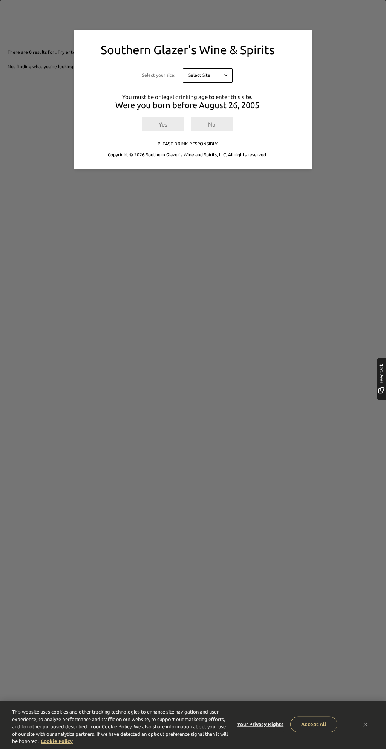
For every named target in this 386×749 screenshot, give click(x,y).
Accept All (313, 724)
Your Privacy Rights (260, 724)
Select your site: (158, 75)
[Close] (365, 724)
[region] (193, 725)
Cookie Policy (57, 741)
